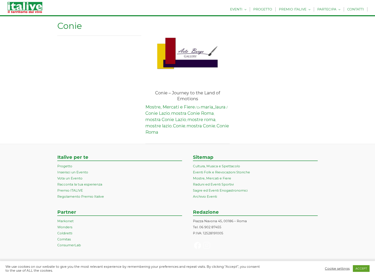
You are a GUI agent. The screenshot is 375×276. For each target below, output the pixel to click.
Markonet (65, 221)
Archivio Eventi (205, 196)
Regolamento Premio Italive (80, 196)
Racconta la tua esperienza (79, 184)
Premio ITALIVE (70, 190)
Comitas (64, 239)
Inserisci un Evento (72, 172)
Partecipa (326, 9)
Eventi (236, 9)
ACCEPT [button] (361, 268)
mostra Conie (201, 125)
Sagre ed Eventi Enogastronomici (220, 190)
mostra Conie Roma (192, 113)
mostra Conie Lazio (165, 119)
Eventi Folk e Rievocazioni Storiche (221, 172)
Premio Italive (292, 9)
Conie (179, 125)
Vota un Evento (69, 178)
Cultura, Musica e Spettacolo (216, 166)
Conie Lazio (157, 113)
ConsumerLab (69, 245)
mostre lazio (158, 125)
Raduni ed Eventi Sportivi (213, 184)
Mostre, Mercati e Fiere (170, 107)
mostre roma (201, 119)
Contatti (355, 9)
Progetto (262, 9)
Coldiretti (64, 233)
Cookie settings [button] (337, 269)
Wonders (64, 227)
